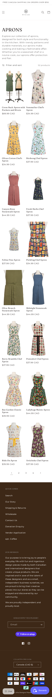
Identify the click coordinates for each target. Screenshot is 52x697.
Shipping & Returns (15, 508)
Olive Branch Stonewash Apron (11, 309)
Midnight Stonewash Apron (36, 309)
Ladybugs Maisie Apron (38, 409)
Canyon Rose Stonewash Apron (11, 210)
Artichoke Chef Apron (37, 460)
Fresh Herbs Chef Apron (35, 210)
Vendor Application (15, 532)
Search (9, 495)
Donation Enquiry (14, 526)
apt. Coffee (11, 539)
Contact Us (11, 520)
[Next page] (40, 473)
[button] (3, 12)
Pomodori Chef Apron (37, 359)
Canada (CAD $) (24, 664)
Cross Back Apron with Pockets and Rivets (13, 108)
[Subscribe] (41, 625)
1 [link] (11, 473)
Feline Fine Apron (11, 260)
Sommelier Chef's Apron (35, 108)
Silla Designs (21, 692)
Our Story (10, 501)
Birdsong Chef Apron (36, 158)
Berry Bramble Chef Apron (12, 360)
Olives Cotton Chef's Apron (12, 159)
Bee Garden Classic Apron (11, 411)
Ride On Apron (9, 460)
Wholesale (10, 514)
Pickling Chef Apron (36, 260)
